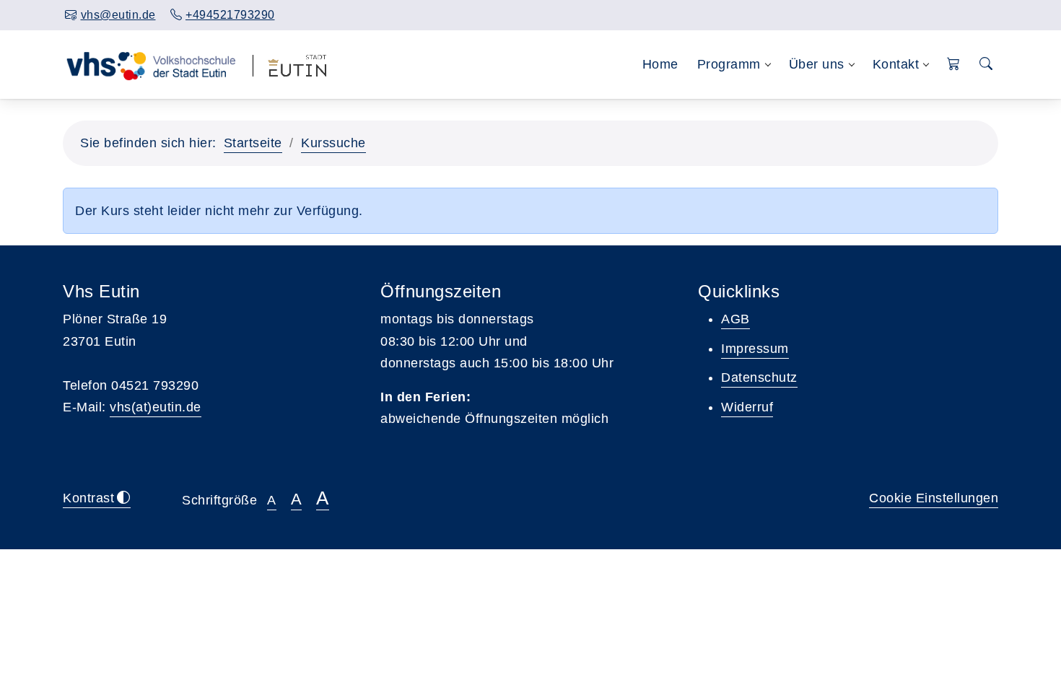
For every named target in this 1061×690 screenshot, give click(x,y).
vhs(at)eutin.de (155, 407)
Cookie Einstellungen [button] (933, 498)
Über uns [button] (816, 64)
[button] (953, 64)
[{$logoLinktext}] (150, 64)
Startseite (253, 143)
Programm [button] (729, 64)
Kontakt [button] (896, 64)
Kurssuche (333, 143)
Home (660, 64)
